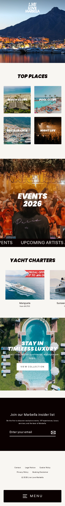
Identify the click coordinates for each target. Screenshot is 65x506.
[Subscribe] (53, 433)
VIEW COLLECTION (32, 366)
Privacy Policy (22, 472)
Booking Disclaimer (40, 472)
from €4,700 (25, 306)
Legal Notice (30, 467)
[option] (32, 31)
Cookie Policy (45, 467)
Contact (17, 467)
